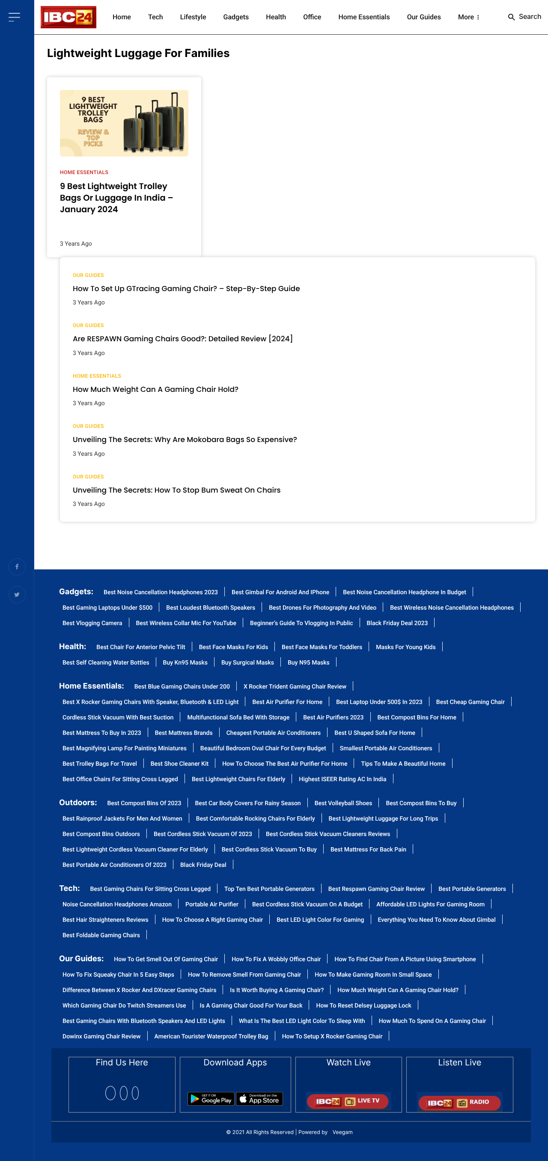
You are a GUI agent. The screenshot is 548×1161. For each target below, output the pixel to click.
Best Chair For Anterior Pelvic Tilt (140, 647)
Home (122, 17)
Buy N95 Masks (309, 663)
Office (312, 17)
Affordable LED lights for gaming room (430, 905)
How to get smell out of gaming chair (166, 959)
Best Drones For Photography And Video (322, 608)
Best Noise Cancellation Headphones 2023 (161, 593)
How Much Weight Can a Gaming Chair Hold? (155, 389)
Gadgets (236, 17)
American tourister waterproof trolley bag (211, 1037)
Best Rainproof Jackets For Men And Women (122, 819)
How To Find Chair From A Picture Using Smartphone (405, 959)
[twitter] (124, 1093)
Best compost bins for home (417, 718)
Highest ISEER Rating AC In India (342, 779)
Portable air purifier (211, 905)
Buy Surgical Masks (247, 663)
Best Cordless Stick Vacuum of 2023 (203, 834)
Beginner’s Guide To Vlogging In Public (301, 623)
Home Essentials (364, 17)
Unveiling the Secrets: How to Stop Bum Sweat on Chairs (177, 490)
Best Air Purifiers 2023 (333, 718)
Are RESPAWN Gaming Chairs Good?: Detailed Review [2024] (183, 339)
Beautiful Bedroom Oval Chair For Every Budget (263, 749)
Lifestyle (193, 17)
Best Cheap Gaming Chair (470, 702)
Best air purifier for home (287, 702)
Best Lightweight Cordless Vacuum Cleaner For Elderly (135, 850)
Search (529, 16)
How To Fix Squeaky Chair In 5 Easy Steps (118, 975)
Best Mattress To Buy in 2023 (102, 733)
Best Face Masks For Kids (233, 647)
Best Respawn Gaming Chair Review (376, 889)
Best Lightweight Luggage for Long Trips (383, 819)
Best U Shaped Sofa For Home (374, 733)
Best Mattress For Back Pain (368, 850)
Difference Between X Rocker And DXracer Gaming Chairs (139, 990)
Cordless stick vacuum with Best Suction (118, 718)
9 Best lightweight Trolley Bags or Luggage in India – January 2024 (116, 198)
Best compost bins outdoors (101, 834)
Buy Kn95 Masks (185, 663)
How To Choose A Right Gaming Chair (212, 920)
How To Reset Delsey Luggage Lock (363, 1006)
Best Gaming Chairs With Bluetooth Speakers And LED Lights (144, 1021)
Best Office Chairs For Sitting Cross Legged (120, 779)
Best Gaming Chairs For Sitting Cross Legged (150, 889)
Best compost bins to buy (421, 803)
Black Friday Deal (203, 865)
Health (276, 17)
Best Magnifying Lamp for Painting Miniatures (125, 749)
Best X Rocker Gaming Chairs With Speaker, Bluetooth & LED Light (150, 702)
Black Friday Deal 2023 (397, 623)
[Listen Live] (460, 1099)
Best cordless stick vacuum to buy (269, 850)
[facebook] (110, 1093)
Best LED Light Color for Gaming (320, 920)
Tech (155, 17)
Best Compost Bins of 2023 (144, 803)
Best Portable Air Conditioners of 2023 (115, 865)
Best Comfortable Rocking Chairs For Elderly (255, 819)
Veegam (343, 1132)
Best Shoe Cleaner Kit (179, 764)
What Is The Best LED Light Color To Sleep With (302, 1021)
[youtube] (135, 1093)
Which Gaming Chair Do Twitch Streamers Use (124, 1006)
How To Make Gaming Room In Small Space (373, 975)
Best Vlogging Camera (92, 623)
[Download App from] (211, 1096)
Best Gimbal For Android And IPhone (280, 593)
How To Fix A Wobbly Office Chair (276, 959)
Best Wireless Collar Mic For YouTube (186, 623)
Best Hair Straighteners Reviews (106, 920)
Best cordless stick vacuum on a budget (307, 905)
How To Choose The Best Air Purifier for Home (284, 764)
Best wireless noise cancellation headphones (452, 608)
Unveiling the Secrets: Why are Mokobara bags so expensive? (185, 439)
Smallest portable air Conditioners (386, 749)
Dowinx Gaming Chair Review (102, 1037)
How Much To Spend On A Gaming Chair (432, 1021)
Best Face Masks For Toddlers (322, 647)
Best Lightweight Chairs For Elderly (238, 779)
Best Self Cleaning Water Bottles (106, 663)
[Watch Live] (348, 1098)
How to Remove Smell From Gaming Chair (244, 975)
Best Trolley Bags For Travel (100, 764)
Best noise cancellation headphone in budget (404, 593)
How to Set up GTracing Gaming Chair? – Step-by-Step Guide (186, 288)
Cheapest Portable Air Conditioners (273, 733)
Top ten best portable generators (269, 889)
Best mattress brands (184, 733)
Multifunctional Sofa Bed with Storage (238, 718)
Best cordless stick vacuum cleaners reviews (328, 834)
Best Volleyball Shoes (343, 803)
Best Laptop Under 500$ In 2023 (379, 702)
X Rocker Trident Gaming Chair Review (295, 687)
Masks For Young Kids (405, 647)
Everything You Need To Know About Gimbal (437, 920)
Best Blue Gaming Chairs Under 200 (182, 687)
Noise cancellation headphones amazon (117, 905)
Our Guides (424, 17)
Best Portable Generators (472, 889)
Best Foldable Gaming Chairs (101, 935)
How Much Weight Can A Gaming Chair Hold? (398, 990)
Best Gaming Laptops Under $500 (107, 608)
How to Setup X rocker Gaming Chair (332, 1037)
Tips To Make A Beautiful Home (403, 764)
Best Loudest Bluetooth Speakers (210, 608)
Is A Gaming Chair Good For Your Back (251, 1006)
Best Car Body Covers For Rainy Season (248, 803)
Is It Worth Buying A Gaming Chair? (277, 990)
